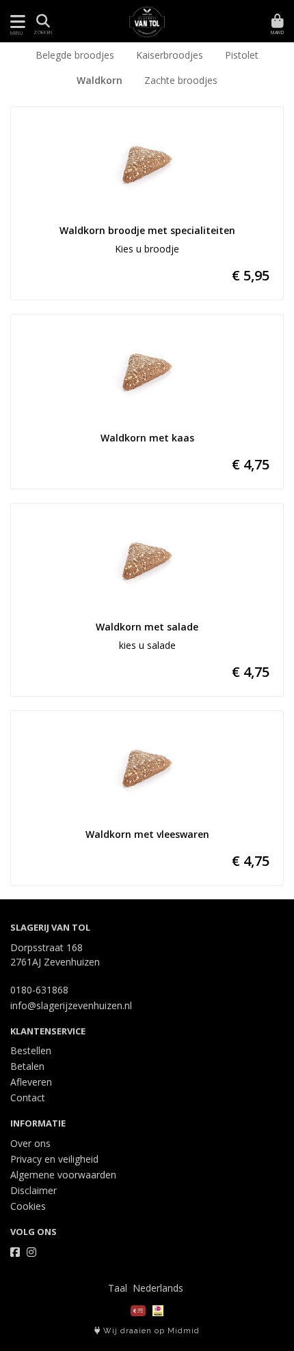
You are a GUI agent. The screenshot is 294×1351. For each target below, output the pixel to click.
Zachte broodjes (180, 80)
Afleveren (31, 1081)
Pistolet (241, 54)
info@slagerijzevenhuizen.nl (71, 1005)
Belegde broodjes (75, 54)
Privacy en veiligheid (54, 1158)
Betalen (27, 1066)
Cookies (28, 1206)
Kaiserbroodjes (169, 54)
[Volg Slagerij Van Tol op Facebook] (15, 1252)
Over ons (30, 1143)
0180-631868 (39, 989)
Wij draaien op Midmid (150, 1330)
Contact (27, 1097)
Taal (117, 1287)
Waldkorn (99, 80)
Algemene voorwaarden (63, 1174)
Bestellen (30, 1050)
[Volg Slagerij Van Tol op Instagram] (31, 1252)
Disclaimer (33, 1190)
